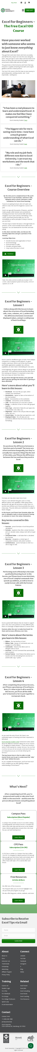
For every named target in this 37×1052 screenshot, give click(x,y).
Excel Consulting (25, 991)
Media (22, 972)
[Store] (21, 3)
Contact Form (6, 1016)
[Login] (24, 3)
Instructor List (6, 961)
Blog (21, 969)
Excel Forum (23, 985)
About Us (4, 956)
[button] (9, 254)
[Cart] (28, 3)
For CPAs (4, 991)
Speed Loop (5, 1002)
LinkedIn (22, 956)
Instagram (23, 964)
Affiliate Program (7, 972)
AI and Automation (7, 1004)
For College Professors (8, 999)
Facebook (23, 961)
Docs (3, 958)
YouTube (23, 958)
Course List (5, 985)
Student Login (6, 988)
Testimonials (5, 964)
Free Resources (24, 999)
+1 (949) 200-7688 (7, 1019)
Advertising (5, 969)
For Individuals (6, 993)
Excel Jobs (23, 988)
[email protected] (7, 1022)
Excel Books (23, 993)
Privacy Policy (6, 974)
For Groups (5, 996)
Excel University (9, 1048)
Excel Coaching (24, 996)
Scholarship (5, 966)
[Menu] (23, 10)
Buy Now (14, 2)
